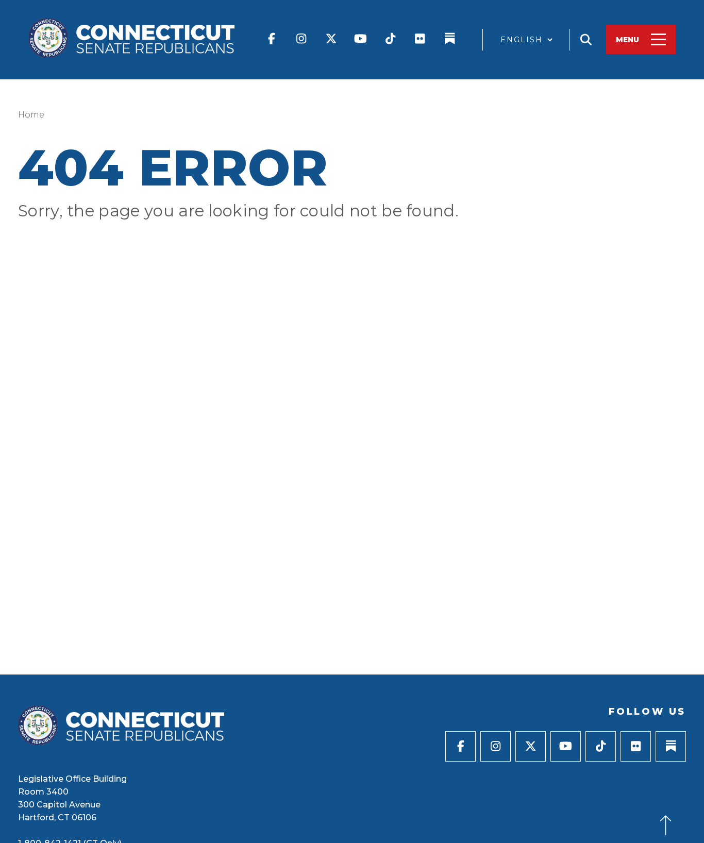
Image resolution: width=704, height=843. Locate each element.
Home (31, 115)
